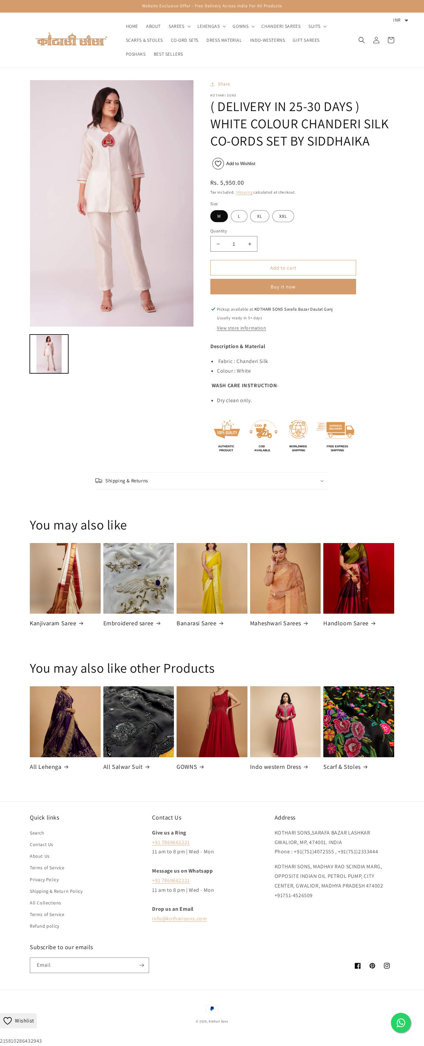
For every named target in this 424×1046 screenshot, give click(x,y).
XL (259, 216)
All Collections (45, 903)
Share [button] (224, 84)
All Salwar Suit (123, 766)
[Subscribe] (141, 965)
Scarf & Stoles (341, 766)
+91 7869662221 (170, 842)
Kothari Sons (218, 1021)
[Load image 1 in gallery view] (49, 354)
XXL (283, 216)
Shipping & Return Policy (56, 891)
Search (37, 833)
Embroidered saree (128, 623)
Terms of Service (47, 868)
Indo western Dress (275, 766)
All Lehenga (46, 766)
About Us (40, 856)
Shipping (244, 192)
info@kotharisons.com (179, 918)
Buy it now (283, 286)
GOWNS (187, 766)
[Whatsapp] (401, 1023)
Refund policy (44, 926)
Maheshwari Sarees (275, 623)
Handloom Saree (345, 623)
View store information (241, 328)
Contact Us (41, 844)
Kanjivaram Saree (53, 623)
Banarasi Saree (196, 623)
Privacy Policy (44, 880)
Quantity (218, 231)
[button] (179, 26)
